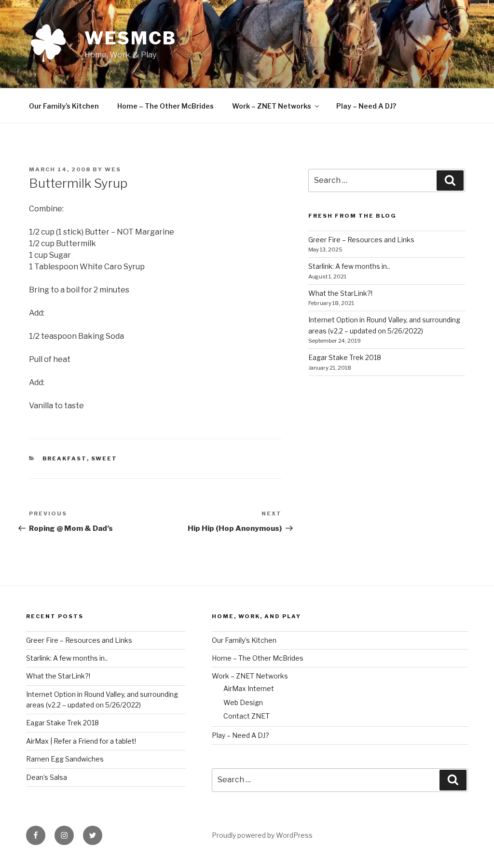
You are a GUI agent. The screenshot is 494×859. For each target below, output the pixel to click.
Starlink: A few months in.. (349, 266)
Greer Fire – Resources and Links (361, 240)
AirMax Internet (248, 688)
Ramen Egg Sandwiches (65, 759)
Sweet (104, 458)
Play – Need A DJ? (366, 106)
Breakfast (64, 458)
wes (113, 169)
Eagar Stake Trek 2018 (344, 357)
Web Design (243, 702)
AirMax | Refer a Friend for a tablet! (81, 741)
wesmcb (130, 38)
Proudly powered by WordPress (262, 835)
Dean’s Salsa (46, 777)
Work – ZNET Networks (271, 106)
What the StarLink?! (340, 293)
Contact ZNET (246, 716)
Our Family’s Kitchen (64, 106)
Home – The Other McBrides (165, 106)
